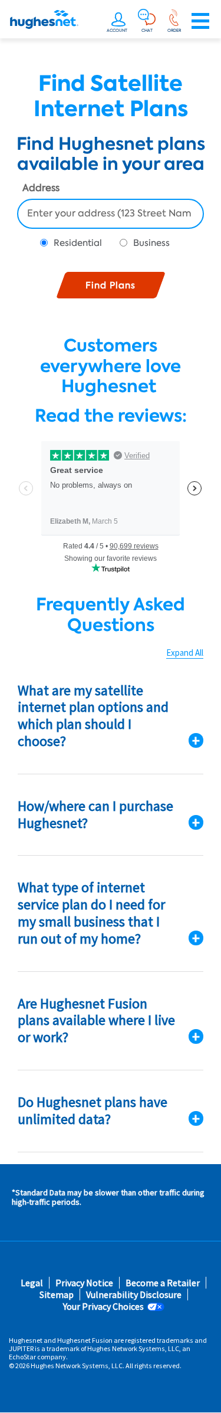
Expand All (184, 653)
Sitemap (56, 1294)
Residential (78, 243)
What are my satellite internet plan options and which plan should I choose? (93, 715)
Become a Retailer (163, 1283)
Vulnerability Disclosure (134, 1294)
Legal (32, 1283)
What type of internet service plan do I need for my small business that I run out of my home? (91, 912)
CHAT (147, 30)
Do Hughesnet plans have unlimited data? (92, 1110)
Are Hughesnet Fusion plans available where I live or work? (96, 1020)
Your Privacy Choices (103, 1306)
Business (151, 243)
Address (41, 188)
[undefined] (118, 21)
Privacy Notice (84, 1283)
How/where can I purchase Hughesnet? (95, 814)
